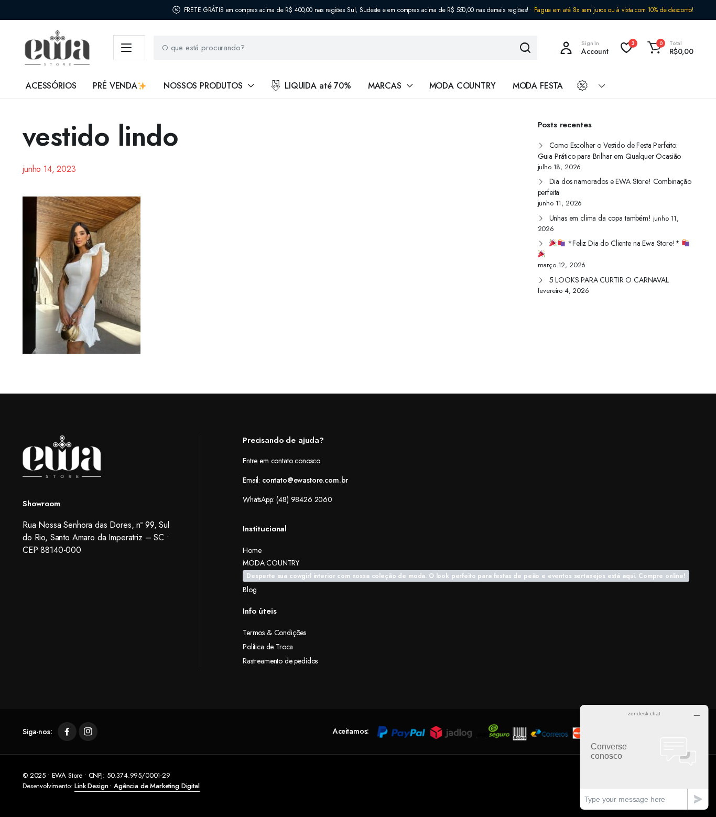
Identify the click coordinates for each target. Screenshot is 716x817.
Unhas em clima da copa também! (600, 218)
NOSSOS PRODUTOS (203, 86)
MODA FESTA (538, 86)
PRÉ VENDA (115, 86)
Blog (249, 589)
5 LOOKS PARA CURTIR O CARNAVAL (609, 280)
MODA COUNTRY (462, 86)
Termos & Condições (274, 632)
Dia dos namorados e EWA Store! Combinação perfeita (614, 187)
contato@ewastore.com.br (305, 480)
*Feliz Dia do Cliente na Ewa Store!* (623, 243)
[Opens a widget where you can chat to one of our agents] (644, 757)
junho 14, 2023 (49, 169)
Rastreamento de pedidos (280, 661)
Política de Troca (268, 646)
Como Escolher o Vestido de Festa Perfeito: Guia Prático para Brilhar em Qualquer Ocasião (609, 150)
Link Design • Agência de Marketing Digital (136, 786)
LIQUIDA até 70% (318, 86)
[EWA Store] (57, 48)
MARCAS (385, 86)
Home (252, 550)
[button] (668, 48)
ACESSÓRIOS (51, 86)
